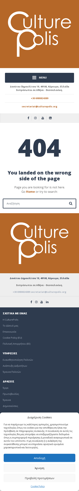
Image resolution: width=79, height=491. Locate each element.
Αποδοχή (39, 458)
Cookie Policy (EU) (12, 337)
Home (30, 192)
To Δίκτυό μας (10, 325)
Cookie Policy (38, 486)
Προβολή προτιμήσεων (39, 478)
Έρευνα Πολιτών (12, 371)
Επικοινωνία (9, 331)
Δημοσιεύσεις (10, 406)
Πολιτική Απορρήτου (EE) (16, 343)
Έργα (5, 388)
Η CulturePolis (10, 319)
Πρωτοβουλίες (11, 394)
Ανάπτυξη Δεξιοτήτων (15, 365)
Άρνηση (39, 468)
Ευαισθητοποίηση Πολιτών (18, 359)
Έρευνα (7, 400)
